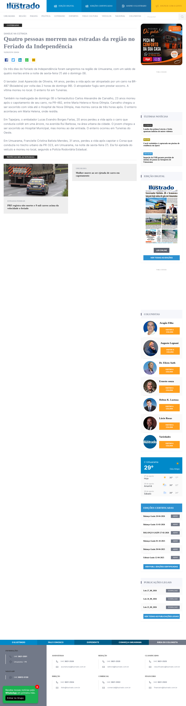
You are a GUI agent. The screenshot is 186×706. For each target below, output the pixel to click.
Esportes (73, 16)
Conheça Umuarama (130, 642)
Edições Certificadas (101, 6)
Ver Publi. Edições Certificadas (161, 567)
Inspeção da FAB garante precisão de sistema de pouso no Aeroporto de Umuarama (158, 160)
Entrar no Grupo (15, 698)
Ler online (161, 250)
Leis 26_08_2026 (150, 599)
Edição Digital (66, 6)
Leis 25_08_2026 (150, 607)
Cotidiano (59, 16)
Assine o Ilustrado (136, 6)
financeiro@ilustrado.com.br (165, 688)
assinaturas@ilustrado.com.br (73, 667)
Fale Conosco (55, 642)
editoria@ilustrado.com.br (118, 667)
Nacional (120, 16)
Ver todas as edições (161, 258)
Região (22, 16)
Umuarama (9, 16)
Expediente (93, 642)
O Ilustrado (18, 642)
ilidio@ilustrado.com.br (70, 688)
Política (46, 16)
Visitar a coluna (170, 331)
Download (173, 591)
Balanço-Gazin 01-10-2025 (154, 541)
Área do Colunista (167, 642)
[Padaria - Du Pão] (161, 44)
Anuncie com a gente (171, 6)
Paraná (34, 16)
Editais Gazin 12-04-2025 (153, 558)
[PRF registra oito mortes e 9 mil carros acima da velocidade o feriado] (36, 180)
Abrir (175, 516)
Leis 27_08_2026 (150, 591)
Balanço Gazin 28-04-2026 (154, 516)
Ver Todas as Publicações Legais (161, 616)
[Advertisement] (161, 91)
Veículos (106, 16)
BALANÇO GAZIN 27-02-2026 (156, 533)
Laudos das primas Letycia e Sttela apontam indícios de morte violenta (158, 130)
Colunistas (135, 16)
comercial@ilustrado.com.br (119, 688)
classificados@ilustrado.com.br (167, 667)
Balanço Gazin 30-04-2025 (154, 549)
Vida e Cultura (90, 16)
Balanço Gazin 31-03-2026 (154, 525)
